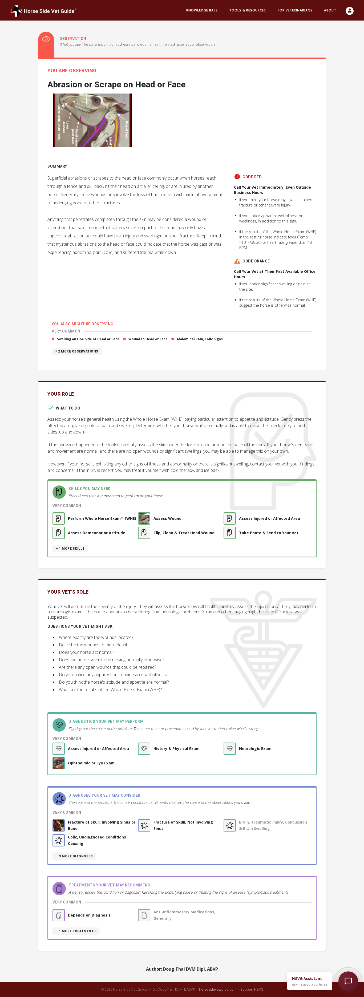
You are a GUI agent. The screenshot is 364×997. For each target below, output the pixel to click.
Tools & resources (247, 10)
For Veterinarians (295, 10)
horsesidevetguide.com (217, 989)
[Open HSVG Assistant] (348, 981)
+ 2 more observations (76, 351)
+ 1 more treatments (76, 931)
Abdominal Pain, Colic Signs (200, 339)
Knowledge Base (202, 10)
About (330, 10)
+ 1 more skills (70, 548)
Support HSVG (252, 989)
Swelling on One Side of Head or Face (88, 339)
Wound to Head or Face (148, 339)
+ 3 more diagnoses (74, 856)
